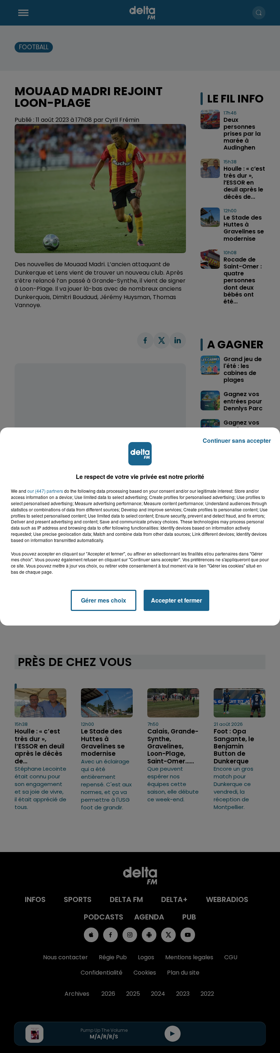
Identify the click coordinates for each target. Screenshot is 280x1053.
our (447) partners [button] (45, 491)
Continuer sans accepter (237, 440)
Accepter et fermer (176, 600)
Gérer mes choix (103, 600)
